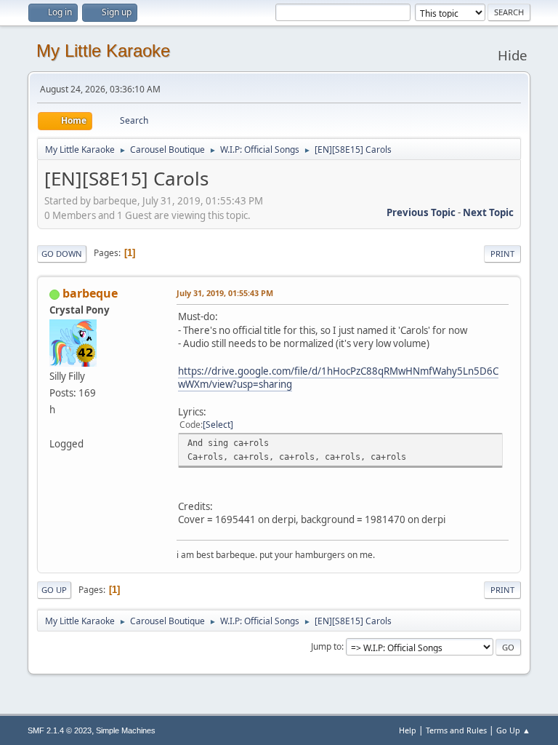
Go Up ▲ (513, 730)
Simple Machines (125, 730)
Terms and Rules (456, 730)
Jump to (326, 646)
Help (407, 730)
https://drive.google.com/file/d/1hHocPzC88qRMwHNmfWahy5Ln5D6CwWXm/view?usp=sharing (338, 377)
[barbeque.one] (55, 426)
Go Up (54, 589)
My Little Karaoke (103, 50)
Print (502, 253)
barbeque (90, 293)
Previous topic (421, 212)
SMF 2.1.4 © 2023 (60, 730)
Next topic (488, 212)
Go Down (61, 253)
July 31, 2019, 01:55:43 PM (225, 292)
